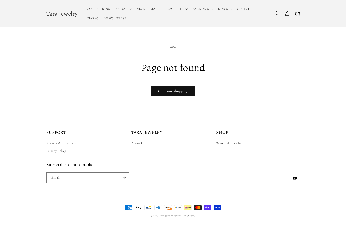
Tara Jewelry (166, 215)
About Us (138, 143)
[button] (123, 9)
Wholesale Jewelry (229, 143)
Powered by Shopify (184, 215)
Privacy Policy (56, 151)
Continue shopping (173, 91)
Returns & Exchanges (61, 143)
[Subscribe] (124, 177)
